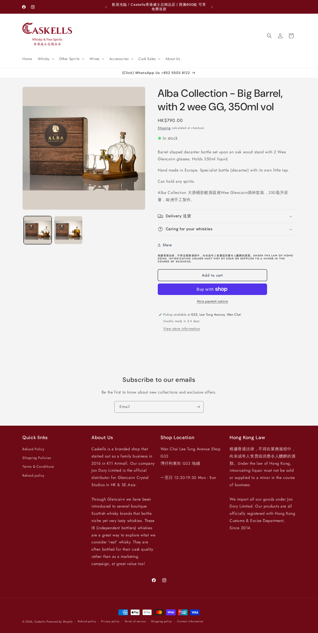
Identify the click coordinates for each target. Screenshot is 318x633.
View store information (181, 328)
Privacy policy (110, 621)
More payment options (212, 301)
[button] (45, 59)
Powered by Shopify (59, 622)
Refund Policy (33, 449)
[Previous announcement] (106, 7)
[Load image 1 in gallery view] (38, 230)
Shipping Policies (36, 457)
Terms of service (135, 621)
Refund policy (33, 475)
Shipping (164, 128)
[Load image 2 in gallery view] (68, 230)
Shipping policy (161, 621)
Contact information (190, 621)
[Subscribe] (198, 407)
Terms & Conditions (38, 466)
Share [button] (167, 244)
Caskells (40, 622)
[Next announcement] (211, 7)
